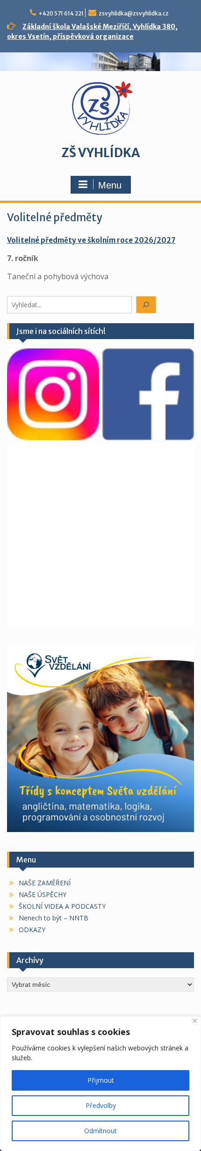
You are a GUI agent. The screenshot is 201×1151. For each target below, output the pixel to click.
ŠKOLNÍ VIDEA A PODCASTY (62, 906)
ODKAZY (32, 929)
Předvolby (101, 1105)
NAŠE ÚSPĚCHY (42, 894)
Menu (110, 185)
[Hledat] (146, 304)
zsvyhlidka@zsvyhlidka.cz (134, 13)
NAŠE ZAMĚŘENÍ (45, 882)
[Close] (195, 1021)
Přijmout (100, 1080)
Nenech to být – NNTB (53, 917)
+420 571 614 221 (61, 13)
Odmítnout (100, 1130)
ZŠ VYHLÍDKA (100, 152)
